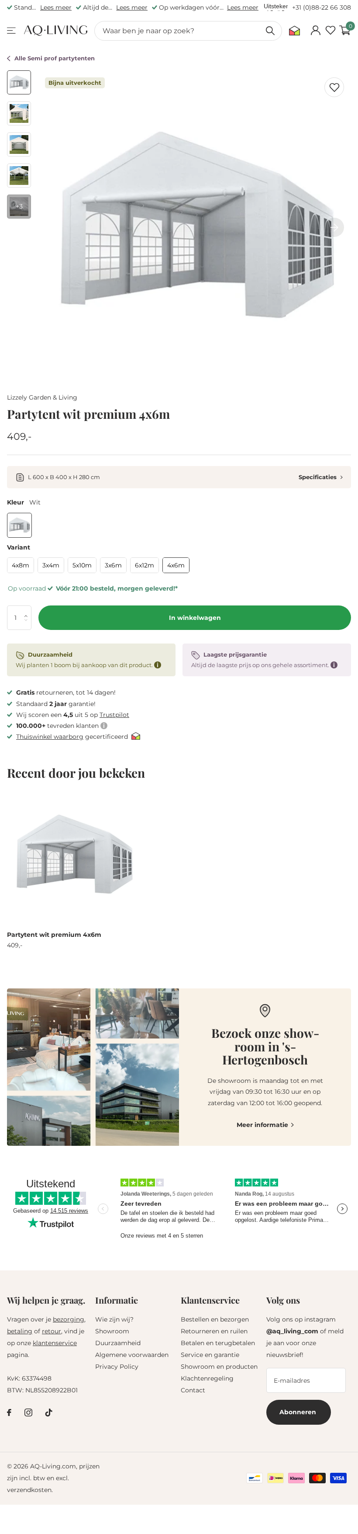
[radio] (19, 525)
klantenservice (55, 1343)
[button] (28, 609)
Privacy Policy (116, 1367)
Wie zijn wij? (114, 1319)
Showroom (112, 1331)
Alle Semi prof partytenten (54, 58)
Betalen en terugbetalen (218, 1343)
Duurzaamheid (118, 1343)
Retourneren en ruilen (214, 1331)
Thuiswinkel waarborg (49, 737)
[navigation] (19, 82)
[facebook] (9, 1412)
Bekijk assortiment (12, 31)
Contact (193, 1390)
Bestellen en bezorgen (215, 1319)
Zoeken (270, 31)
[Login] (315, 31)
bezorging (68, 1319)
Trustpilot (114, 715)
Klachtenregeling (207, 1378)
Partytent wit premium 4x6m (54, 935)
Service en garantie (210, 1355)
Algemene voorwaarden (132, 1355)
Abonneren (298, 1412)
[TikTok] (48, 1412)
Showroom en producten (219, 1367)
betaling (19, 1331)
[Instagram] (28, 1412)
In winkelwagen (195, 618)
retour (51, 1331)
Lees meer (56, 7)
